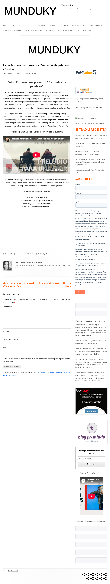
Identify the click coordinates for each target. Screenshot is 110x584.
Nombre (7, 331)
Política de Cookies (84, 30)
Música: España (43, 254)
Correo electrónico (11, 339)
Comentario (8, 306)
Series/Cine (53, 26)
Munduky (67, 5)
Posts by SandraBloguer (89, 473)
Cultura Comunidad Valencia (73, 26)
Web (4, 347)
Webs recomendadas (96, 26)
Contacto (49, 30)
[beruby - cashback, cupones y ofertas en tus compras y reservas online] (91, 401)
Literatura (17, 26)
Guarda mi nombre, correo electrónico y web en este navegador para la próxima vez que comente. (36, 360)
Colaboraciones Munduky (12, 30)
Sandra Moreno (8, 73)
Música (29, 26)
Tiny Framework (13, 571)
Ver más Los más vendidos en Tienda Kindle (89, 123)
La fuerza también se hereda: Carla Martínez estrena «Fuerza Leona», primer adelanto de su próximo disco (90, 162)
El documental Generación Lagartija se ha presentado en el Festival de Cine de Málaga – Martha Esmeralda (90, 327)
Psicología (42, 26)
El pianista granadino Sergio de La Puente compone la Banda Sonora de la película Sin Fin (91, 364)
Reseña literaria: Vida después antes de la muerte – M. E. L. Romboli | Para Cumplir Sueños (89, 375)
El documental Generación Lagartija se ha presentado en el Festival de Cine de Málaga (91, 332)
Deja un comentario (31, 73)
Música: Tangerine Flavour (90, 343)
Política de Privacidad (65, 30)
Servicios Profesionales (34, 30)
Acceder (22, 571)
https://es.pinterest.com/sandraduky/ (90, 521)
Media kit (6, 26)
